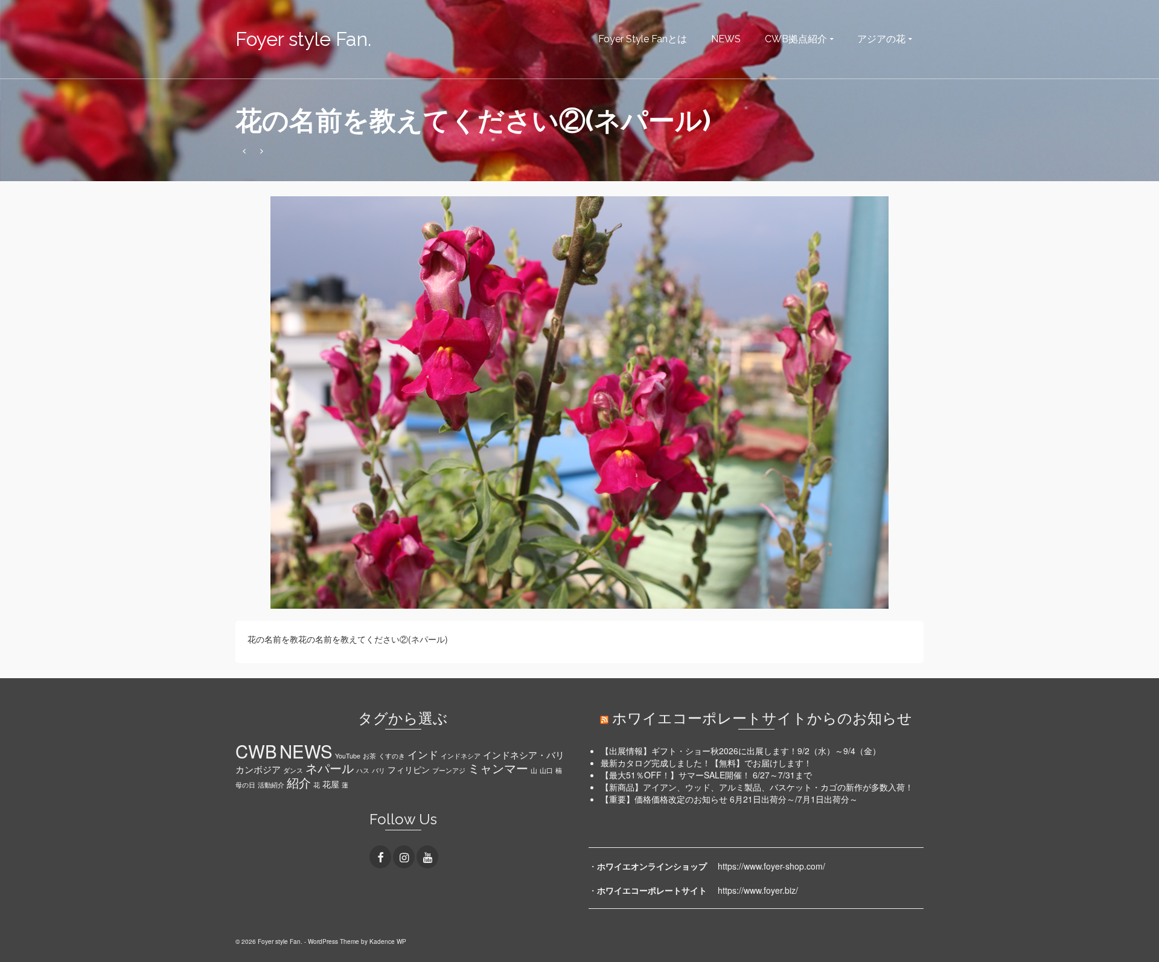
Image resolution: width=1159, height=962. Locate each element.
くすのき (391, 755)
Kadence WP (387, 941)
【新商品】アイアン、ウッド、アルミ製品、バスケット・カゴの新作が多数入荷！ (757, 787)
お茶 (369, 755)
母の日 (245, 784)
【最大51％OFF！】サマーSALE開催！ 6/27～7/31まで (706, 775)
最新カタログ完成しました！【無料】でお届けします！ (706, 763)
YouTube (347, 755)
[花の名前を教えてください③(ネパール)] (262, 151)
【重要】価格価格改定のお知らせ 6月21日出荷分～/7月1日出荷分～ (729, 799)
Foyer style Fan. (303, 39)
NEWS (306, 750)
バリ (378, 770)
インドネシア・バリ (523, 754)
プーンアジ (448, 770)
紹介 (299, 782)
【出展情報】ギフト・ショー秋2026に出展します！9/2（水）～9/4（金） (741, 751)
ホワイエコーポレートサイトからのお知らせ (762, 718)
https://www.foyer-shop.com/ (771, 866)
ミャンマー (498, 768)
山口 (546, 770)
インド (422, 754)
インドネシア (461, 755)
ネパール (329, 768)
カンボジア (258, 768)
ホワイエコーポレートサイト (652, 890)
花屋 (330, 784)
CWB (256, 750)
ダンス (293, 770)
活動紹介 (271, 784)
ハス (362, 770)
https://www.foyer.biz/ (758, 890)
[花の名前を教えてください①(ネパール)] (244, 151)
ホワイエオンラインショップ (652, 866)
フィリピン (409, 769)
